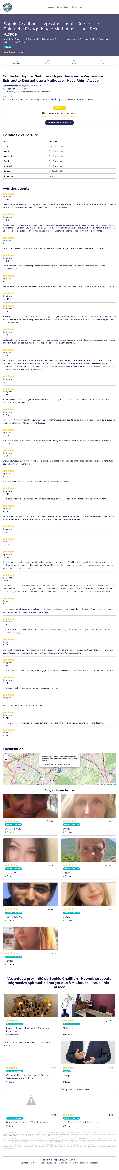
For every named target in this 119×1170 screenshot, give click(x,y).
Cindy (66, 872)
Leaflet (101, 784)
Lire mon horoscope (58, 123)
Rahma (9, 960)
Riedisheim (41, 39)
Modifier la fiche (9, 97)
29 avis (21, 52)
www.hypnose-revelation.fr (29, 86)
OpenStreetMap (111, 784)
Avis (74, 63)
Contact (24, 1163)
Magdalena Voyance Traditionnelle (27, 1122)
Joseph (67, 1075)
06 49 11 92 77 (22, 89)
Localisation (102, 63)
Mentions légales (37, 1163)
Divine (66, 828)
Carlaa (66, 916)
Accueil (51, 7)
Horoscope (77, 7)
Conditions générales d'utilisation (84, 1163)
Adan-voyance (13, 916)
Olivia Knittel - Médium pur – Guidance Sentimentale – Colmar (29, 1077)
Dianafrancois (13, 828)
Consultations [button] (62, 7)
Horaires (47, 63)
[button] (59, 770)
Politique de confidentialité (57, 1163)
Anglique (10, 872)
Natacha (68, 1028)
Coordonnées (17, 63)
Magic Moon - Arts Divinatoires (81, 1122)
